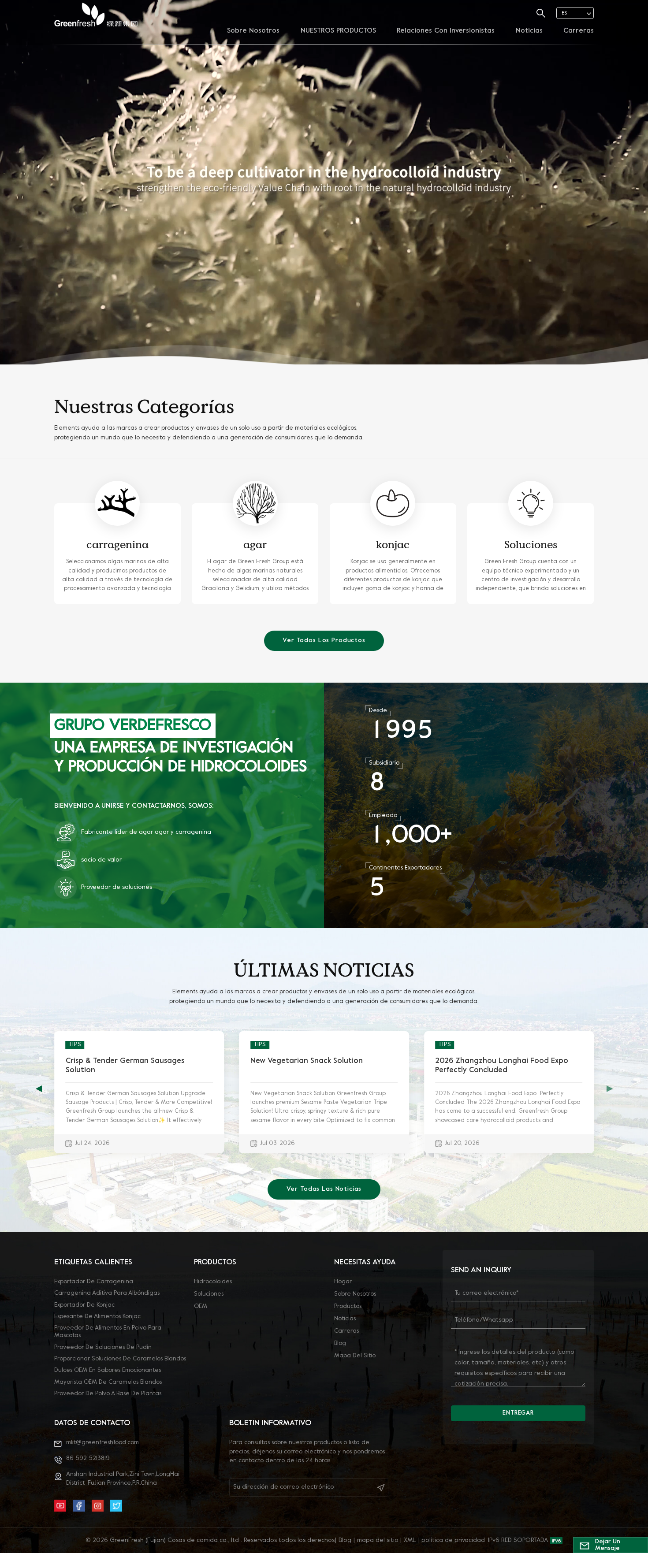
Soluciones (530, 544)
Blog (340, 1343)
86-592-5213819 (88, 1458)
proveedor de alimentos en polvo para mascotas (107, 1331)
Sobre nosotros (253, 31)
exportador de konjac (84, 1305)
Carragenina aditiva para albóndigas (107, 1293)
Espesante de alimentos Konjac (97, 1316)
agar (255, 544)
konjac (393, 544)
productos (347, 1306)
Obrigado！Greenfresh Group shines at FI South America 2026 (506, 1066)
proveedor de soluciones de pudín (103, 1347)
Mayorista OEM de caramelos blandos (108, 1382)
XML (410, 1540)
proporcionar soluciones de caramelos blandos (120, 1359)
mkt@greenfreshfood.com (102, 1442)
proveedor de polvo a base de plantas (107, 1394)
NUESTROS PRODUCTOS (338, 31)
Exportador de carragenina (93, 1282)
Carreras (578, 31)
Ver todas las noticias (324, 1189)
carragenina (117, 544)
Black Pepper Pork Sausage (298, 1061)
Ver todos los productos (324, 640)
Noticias (529, 31)
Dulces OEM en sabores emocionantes (107, 1370)
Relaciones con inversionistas (446, 31)
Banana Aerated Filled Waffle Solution (134, 1061)
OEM (200, 1306)
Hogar (343, 1282)
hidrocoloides (213, 1282)
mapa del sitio (355, 1356)
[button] (610, 1088)
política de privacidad (453, 1540)
